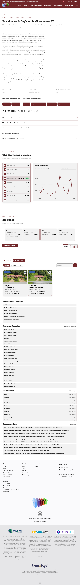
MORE (5, 487)
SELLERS (5, 481)
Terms (23, 468)
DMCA (24, 470)
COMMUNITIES (58, 5)
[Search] (75, 265)
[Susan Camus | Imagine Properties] (40, 503)
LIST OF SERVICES (36, 5)
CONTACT (6, 491)
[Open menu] (76, 5)
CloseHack (43, 521)
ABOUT (26, 5)
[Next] (76, 246)
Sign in (75, 1)
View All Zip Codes (9, 245)
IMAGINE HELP (69, 5)
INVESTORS (6, 483)
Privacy (24, 466)
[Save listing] (25, 272)
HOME (19, 5)
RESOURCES (6, 485)
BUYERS (5, 479)
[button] (16, 178)
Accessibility (25, 472)
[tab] (6, 265)
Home (5, 463)
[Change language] (64, 1)
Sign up (70, 1)
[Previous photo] (5, 277)
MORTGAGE (47, 5)
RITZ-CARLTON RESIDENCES (11, 489)
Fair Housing (25, 474)
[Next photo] (25, 277)
